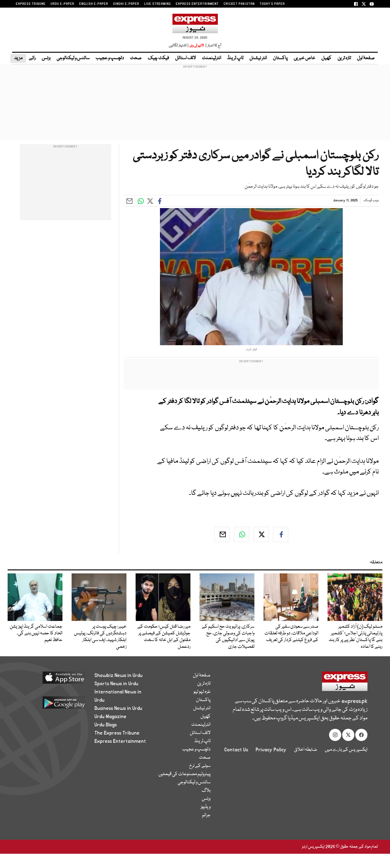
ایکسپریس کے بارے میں (346, 749)
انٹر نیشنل (258, 58)
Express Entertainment (120, 741)
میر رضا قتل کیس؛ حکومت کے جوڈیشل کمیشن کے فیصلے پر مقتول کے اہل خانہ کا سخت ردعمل (163, 636)
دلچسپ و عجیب (110, 58)
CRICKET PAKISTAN (239, 4)
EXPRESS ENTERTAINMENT (197, 4)
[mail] (222, 534)
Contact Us (236, 749)
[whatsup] (241, 534)
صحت (136, 58)
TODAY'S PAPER (272, 4)
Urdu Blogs (105, 724)
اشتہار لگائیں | (179, 45)
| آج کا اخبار (212, 45)
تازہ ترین (344, 58)
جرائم (206, 815)
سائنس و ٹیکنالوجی (73, 58)
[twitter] (261, 534)
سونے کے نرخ (200, 766)
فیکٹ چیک (158, 58)
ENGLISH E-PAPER (93, 4)
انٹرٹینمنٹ (211, 58)
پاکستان (280, 58)
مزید (18, 58)
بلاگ (206, 790)
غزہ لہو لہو (202, 692)
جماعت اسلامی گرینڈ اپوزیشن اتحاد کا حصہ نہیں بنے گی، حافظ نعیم (36, 633)
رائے (32, 58)
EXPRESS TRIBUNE (31, 4)
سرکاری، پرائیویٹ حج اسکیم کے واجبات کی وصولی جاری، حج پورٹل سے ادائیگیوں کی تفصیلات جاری (228, 636)
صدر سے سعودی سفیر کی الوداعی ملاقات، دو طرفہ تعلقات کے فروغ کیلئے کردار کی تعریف (291, 633)
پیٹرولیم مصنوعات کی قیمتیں (184, 774)
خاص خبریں (304, 58)
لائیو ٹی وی (197, 45)
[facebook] (280, 534)
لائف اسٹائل (185, 58)
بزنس (46, 58)
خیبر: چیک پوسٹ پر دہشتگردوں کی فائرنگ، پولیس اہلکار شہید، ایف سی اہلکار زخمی (100, 636)
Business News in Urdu (118, 708)
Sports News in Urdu (116, 683)
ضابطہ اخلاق (305, 749)
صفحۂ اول (366, 58)
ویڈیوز (205, 807)
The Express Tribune (117, 733)
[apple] (54, 680)
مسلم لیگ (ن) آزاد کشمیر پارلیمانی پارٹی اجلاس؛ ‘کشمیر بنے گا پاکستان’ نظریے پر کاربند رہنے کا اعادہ (355, 636)
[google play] (54, 704)
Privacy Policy (271, 749)
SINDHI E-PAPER (126, 4)
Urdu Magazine (110, 716)
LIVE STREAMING (157, 4)
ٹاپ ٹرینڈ (235, 58)
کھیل (326, 58)
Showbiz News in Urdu (118, 675)
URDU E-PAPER (62, 4)
